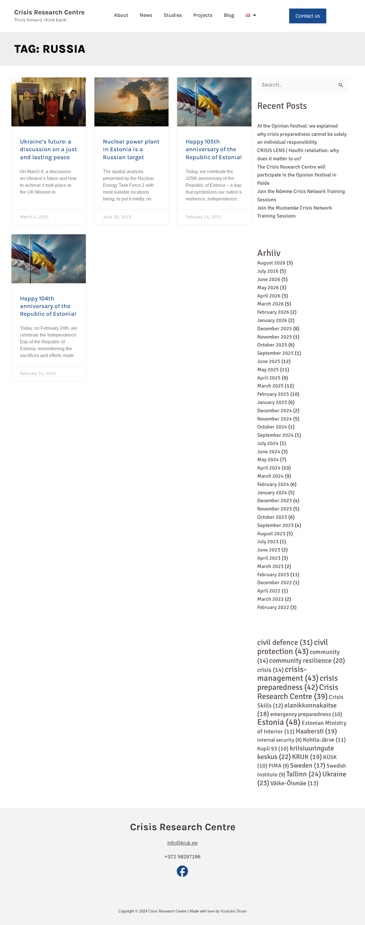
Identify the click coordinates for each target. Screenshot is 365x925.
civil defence (285, 642)
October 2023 (272, 517)
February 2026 (273, 312)
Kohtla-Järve (324, 739)
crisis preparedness (297, 682)
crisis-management (288, 673)
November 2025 (274, 337)
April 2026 (269, 296)
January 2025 (272, 402)
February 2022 (273, 607)
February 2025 (273, 394)
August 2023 (271, 533)
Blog (229, 15)
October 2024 (272, 427)
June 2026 (268, 279)
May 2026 (268, 287)
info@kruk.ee (182, 843)
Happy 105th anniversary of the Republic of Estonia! (214, 149)
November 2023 (274, 509)
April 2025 (269, 378)
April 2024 (269, 468)
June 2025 (268, 361)
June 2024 (268, 451)
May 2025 (268, 369)
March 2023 (270, 566)
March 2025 (270, 386)
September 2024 (275, 435)
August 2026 (271, 263)
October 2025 (272, 345)
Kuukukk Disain (234, 911)
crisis (270, 670)
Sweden (307, 765)
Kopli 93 (273, 748)
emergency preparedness (306, 714)
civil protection (292, 646)
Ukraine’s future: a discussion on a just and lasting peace (48, 149)
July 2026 (268, 271)
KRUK (307, 757)
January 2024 (272, 492)
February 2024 (273, 484)
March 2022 (270, 599)
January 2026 (272, 320)
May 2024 (268, 459)
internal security (279, 740)
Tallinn (303, 774)
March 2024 (270, 476)
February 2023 (273, 574)
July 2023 (268, 541)
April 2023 (269, 558)
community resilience (307, 660)
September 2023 (275, 525)
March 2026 (270, 304)
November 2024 (274, 419)
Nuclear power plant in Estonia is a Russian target (131, 149)
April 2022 (269, 591)
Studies (173, 15)
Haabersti (316, 731)
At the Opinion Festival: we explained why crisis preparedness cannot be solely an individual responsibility (301, 134)
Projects (202, 15)
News (146, 15)
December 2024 (274, 410)
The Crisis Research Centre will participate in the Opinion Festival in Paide (296, 175)
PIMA (279, 765)
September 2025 (275, 353)
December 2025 (274, 328)
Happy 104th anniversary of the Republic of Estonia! (48, 306)
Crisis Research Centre (297, 691)
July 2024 (268, 443)
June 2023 (268, 550)
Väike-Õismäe (294, 783)
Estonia (279, 722)
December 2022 (274, 582)
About (121, 15)
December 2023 (274, 500)
